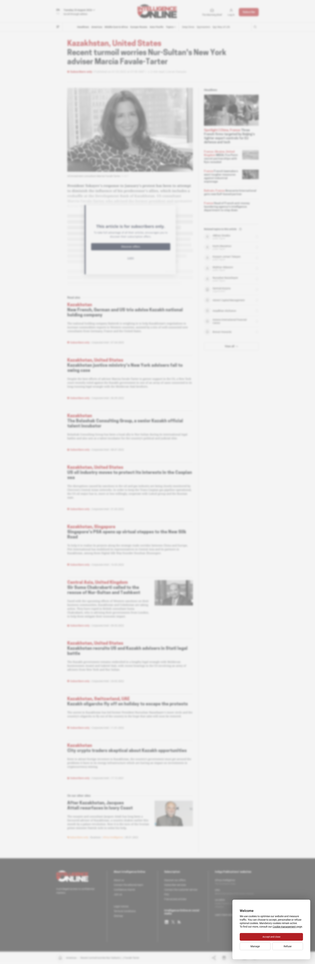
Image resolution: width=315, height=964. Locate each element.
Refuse (287, 946)
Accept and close (271, 936)
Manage (255, 946)
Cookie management (284, 926)
